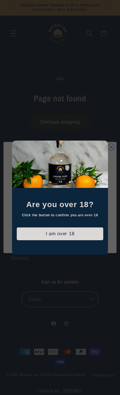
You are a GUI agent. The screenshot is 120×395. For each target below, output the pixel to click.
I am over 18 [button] (60, 233)
